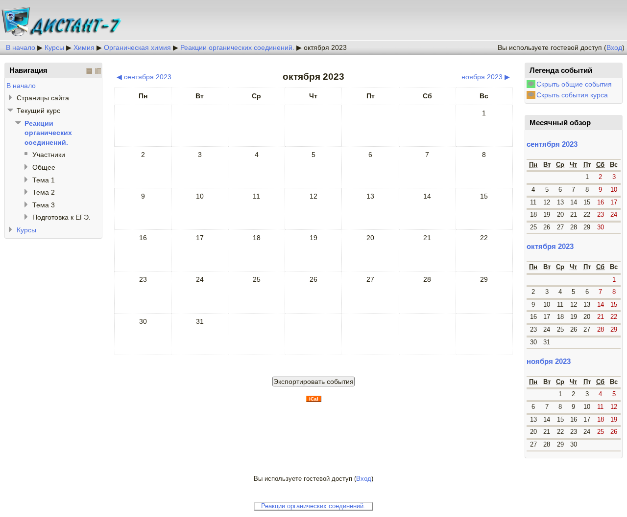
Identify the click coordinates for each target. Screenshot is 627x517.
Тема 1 (43, 180)
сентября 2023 (552, 144)
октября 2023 (325, 47)
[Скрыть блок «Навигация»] (89, 71)
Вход (614, 47)
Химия (84, 47)
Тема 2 (43, 192)
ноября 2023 (549, 361)
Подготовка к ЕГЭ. (61, 217)
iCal (313, 399)
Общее (43, 167)
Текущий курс (38, 110)
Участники (48, 154)
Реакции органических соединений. (237, 47)
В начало (20, 47)
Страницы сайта (43, 98)
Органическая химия (137, 47)
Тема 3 (43, 205)
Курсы (54, 47)
